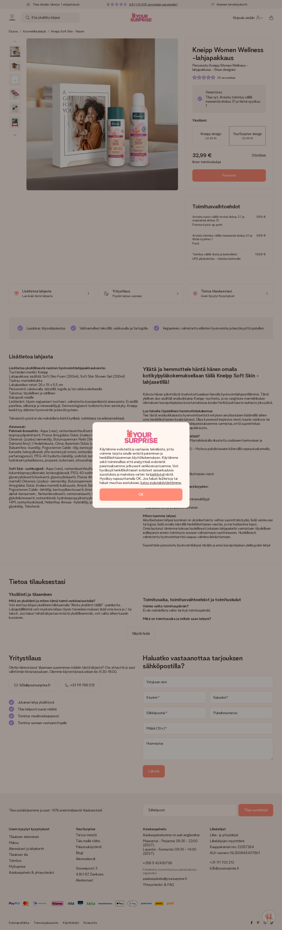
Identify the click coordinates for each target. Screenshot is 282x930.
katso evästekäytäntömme (161, 483)
